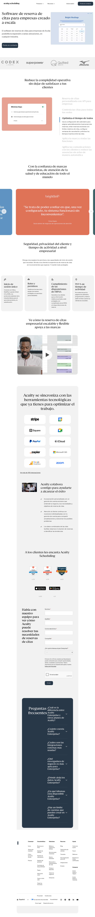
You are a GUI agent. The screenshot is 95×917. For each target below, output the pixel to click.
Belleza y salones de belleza (52, 848)
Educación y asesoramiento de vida (53, 863)
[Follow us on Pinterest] (65, 899)
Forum (74, 851)
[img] (18, 63)
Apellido (47, 619)
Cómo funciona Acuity (30, 856)
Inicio (29, 846)
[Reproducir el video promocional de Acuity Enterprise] (47, 374)
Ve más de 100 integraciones (30, 473)
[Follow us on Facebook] (69, 899)
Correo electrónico (51, 628)
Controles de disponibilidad (41, 866)
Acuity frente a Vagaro (74, 872)
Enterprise (51, 877)
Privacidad (40, 895)
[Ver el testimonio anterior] (3, 211)
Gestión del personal (40, 861)
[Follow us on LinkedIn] (73, 899)
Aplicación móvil (40, 874)
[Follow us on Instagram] (61, 899)
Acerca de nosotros (30, 850)
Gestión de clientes (40, 851)
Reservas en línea (40, 847)
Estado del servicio (48, 903)
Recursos (50, 3)
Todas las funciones (39, 884)
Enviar (49, 683)
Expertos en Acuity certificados (75, 859)
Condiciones (48, 895)
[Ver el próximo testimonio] (91, 211)
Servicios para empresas (52, 853)
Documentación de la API (64, 858)
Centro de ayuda (75, 847)
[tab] (76, 101)
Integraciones (64, 862)
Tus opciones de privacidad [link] (40, 899)
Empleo (62, 866)
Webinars (74, 854)
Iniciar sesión (70, 3)
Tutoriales (62, 854)
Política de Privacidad (50, 666)
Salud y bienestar (51, 858)
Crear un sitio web (40, 879)
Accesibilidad (53, 899)
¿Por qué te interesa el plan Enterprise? (56, 648)
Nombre (48, 609)
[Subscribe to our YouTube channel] (77, 899)
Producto (39, 3)
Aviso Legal (38, 903)
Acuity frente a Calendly (74, 879)
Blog (61, 846)
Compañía (48, 638)
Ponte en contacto (85, 3)
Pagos (38, 870)
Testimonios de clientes (64, 850)
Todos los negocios (51, 874)
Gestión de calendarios (40, 856)
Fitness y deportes (51, 869)
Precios (30, 860)
